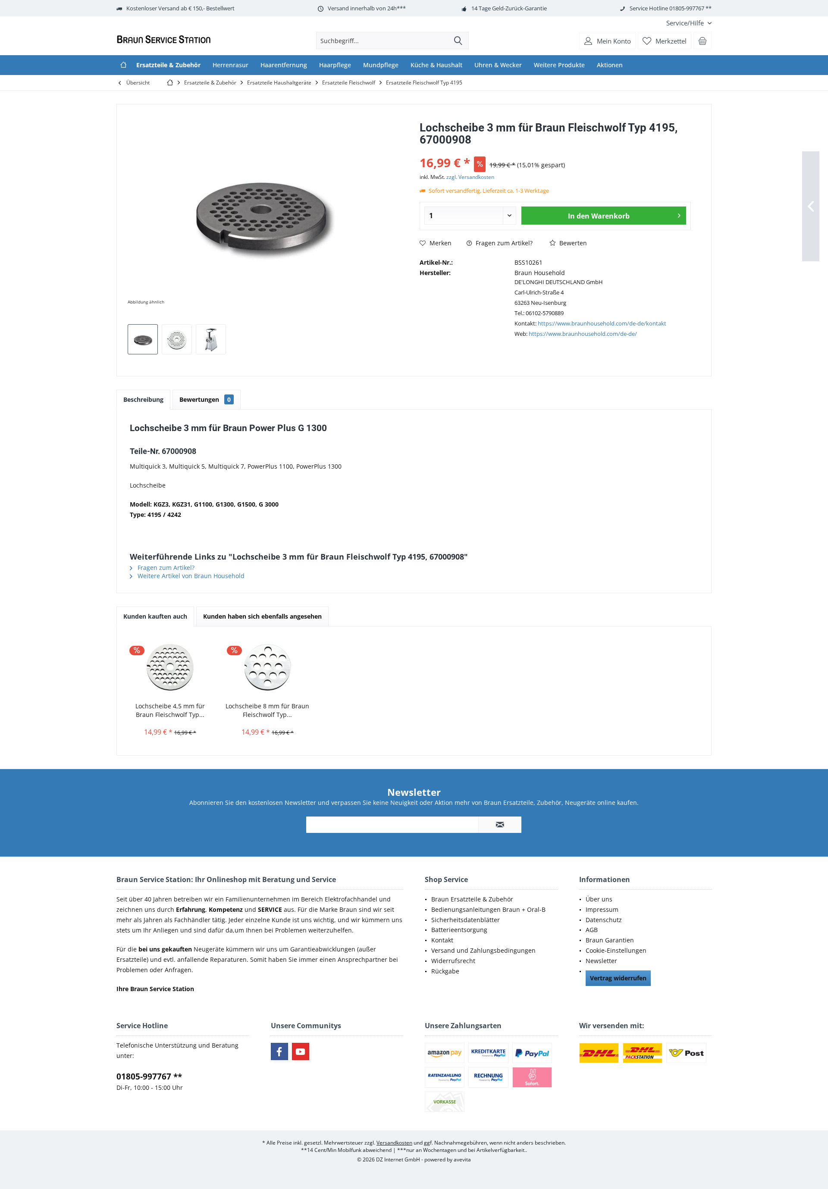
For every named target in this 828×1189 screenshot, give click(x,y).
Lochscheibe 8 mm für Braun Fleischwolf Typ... (267, 710)
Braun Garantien (610, 940)
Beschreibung (143, 399)
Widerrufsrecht (453, 961)
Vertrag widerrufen (618, 978)
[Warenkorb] (702, 40)
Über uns (599, 899)
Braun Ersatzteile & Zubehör (472, 899)
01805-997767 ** (149, 1076)
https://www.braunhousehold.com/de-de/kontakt (602, 323)
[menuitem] (686, 23)
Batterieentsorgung (459, 930)
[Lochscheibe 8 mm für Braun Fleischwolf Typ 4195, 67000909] (267, 667)
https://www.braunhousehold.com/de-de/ (583, 334)
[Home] (123, 65)
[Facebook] (279, 1051)
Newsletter (601, 961)
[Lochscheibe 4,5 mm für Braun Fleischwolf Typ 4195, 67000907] (170, 667)
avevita (462, 1159)
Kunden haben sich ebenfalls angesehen (262, 616)
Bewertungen (205, 399)
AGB (592, 930)
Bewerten (572, 243)
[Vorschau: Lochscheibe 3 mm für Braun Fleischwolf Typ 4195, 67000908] (143, 339)
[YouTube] (300, 1051)
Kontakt (442, 940)
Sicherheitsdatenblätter (465, 920)
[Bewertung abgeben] (555, 151)
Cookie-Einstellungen (616, 950)
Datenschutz (604, 920)
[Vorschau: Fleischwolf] (211, 339)
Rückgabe (445, 971)
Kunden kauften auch (155, 616)
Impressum (602, 909)
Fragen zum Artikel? (503, 243)
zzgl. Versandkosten (470, 177)
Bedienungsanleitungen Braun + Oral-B (488, 909)
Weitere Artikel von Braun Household (190, 576)
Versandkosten (394, 1142)
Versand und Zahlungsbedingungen (483, 950)
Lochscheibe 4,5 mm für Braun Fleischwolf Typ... (170, 710)
